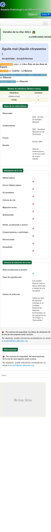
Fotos (4, 375)
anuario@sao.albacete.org (16, 340)
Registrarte (33, 14)
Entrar (45, 14)
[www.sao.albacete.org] (2, 4)
